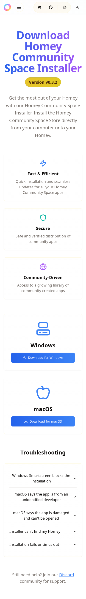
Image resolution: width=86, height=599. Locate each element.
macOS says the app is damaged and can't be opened (41, 515)
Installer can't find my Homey (34, 531)
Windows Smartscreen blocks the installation (41, 478)
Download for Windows (46, 357)
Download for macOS (46, 421)
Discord (66, 574)
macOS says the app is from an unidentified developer (41, 497)
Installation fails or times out (34, 544)
